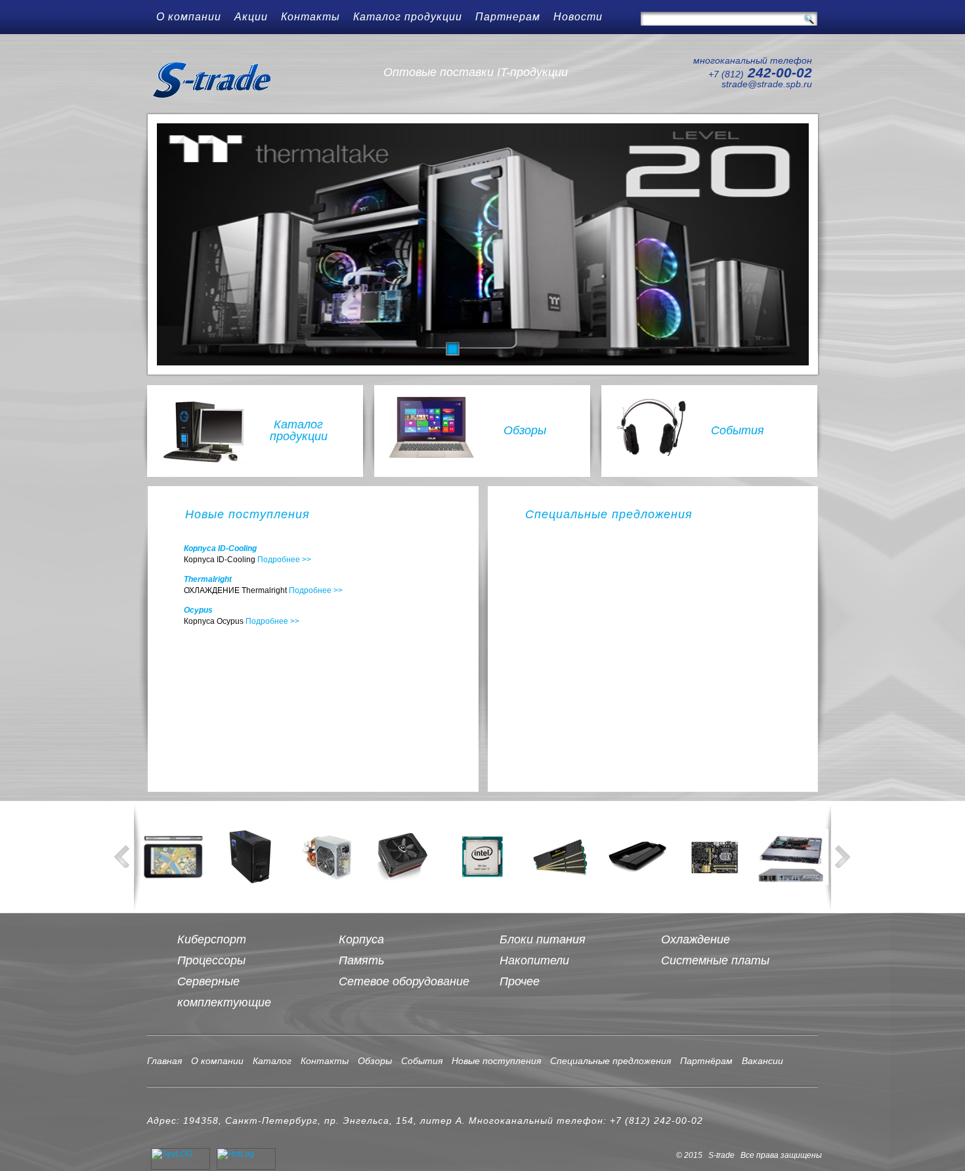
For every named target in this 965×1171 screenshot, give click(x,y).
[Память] (560, 857)
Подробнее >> (284, 559)
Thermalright (208, 579)
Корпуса (361, 939)
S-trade (218, 80)
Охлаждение (695, 939)
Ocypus (198, 610)
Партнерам (507, 16)
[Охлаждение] (405, 856)
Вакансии (762, 1061)
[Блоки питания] (327, 857)
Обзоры (525, 430)
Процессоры (211, 960)
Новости (578, 16)
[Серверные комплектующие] (792, 857)
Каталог (272, 1061)
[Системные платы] (715, 857)
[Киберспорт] (172, 857)
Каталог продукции (407, 16)
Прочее (520, 981)
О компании (188, 16)
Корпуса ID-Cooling (220, 548)
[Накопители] (637, 857)
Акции (251, 16)
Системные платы (715, 960)
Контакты (310, 16)
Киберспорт (211, 939)
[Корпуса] (250, 857)
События (737, 430)
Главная (164, 1061)
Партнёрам (706, 1061)
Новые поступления (496, 1061)
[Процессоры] (482, 856)
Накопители (534, 960)
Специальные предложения (610, 1061)
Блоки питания (543, 939)
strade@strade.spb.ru (766, 84)
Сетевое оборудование (404, 981)
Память (361, 960)
